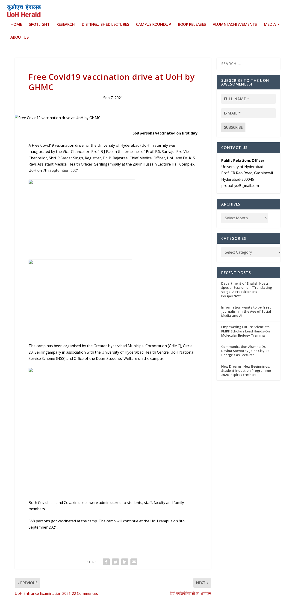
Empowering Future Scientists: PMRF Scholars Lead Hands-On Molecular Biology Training (245, 331)
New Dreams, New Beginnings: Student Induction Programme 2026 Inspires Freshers (246, 370)
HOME (16, 25)
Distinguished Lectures (105, 25)
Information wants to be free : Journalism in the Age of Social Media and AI (246, 311)
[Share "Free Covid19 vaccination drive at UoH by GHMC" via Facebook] (106, 562)
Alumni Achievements (235, 25)
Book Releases (192, 25)
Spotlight (39, 25)
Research (65, 25)
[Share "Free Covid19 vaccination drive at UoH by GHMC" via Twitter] (115, 562)
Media (270, 25)
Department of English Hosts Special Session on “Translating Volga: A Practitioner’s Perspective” (246, 289)
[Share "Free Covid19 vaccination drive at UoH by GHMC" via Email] (134, 562)
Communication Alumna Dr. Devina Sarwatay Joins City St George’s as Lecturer (245, 350)
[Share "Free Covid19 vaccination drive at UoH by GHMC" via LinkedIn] (124, 562)
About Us (19, 37)
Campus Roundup (153, 25)
